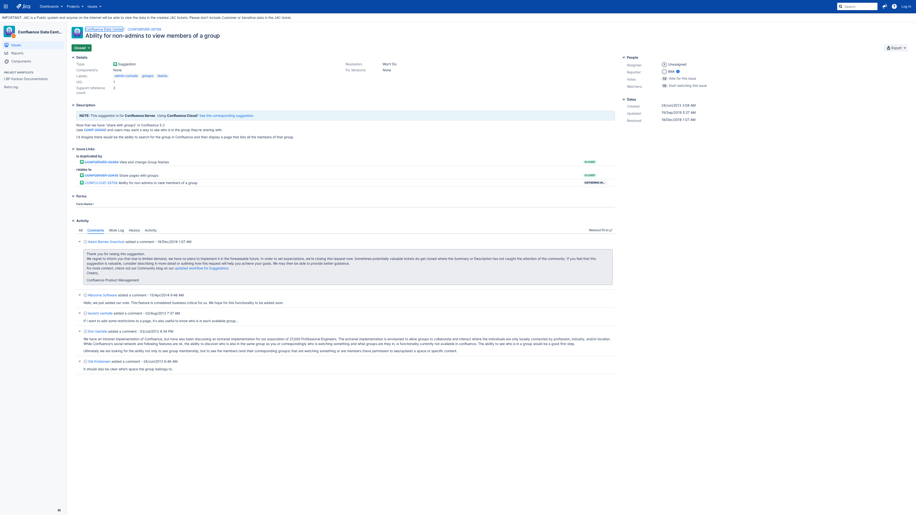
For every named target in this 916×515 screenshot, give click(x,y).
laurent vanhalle (100, 313)
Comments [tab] (95, 230)
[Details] (73, 57)
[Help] (894, 6)
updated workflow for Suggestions (202, 268)
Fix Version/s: (356, 70)
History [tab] (134, 230)
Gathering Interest (595, 182)
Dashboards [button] (49, 6)
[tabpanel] (345, 304)
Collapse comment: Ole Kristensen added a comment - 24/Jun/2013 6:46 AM (80, 361)
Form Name (84, 204)
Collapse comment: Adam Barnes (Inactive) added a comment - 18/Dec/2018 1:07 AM (80, 241)
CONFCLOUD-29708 (101, 183)
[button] (5, 6)
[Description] (73, 105)
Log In (906, 6)
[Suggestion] (115, 64)
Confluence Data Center (40, 32)
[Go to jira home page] (23, 6)
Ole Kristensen (99, 361)
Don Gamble (97, 331)
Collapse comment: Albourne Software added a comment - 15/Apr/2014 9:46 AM (80, 295)
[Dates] (623, 99)
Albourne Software (102, 295)
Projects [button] (73, 6)
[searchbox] (857, 6)
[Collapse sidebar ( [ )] (59, 510)
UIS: (79, 82)
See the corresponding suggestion (226, 115)
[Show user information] (678, 71)
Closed (589, 162)
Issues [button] (92, 6)
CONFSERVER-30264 (102, 162)
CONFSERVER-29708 (144, 29)
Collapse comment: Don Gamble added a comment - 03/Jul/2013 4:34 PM (80, 331)
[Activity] (73, 220)
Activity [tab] (151, 230)
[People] (623, 57)
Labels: (82, 76)
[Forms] (73, 196)
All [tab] (81, 230)
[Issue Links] (73, 149)
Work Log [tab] (116, 230)
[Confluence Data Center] (9, 31)
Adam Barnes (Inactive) (106, 242)
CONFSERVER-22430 (101, 175)
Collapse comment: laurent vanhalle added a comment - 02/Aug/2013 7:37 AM (80, 313)
